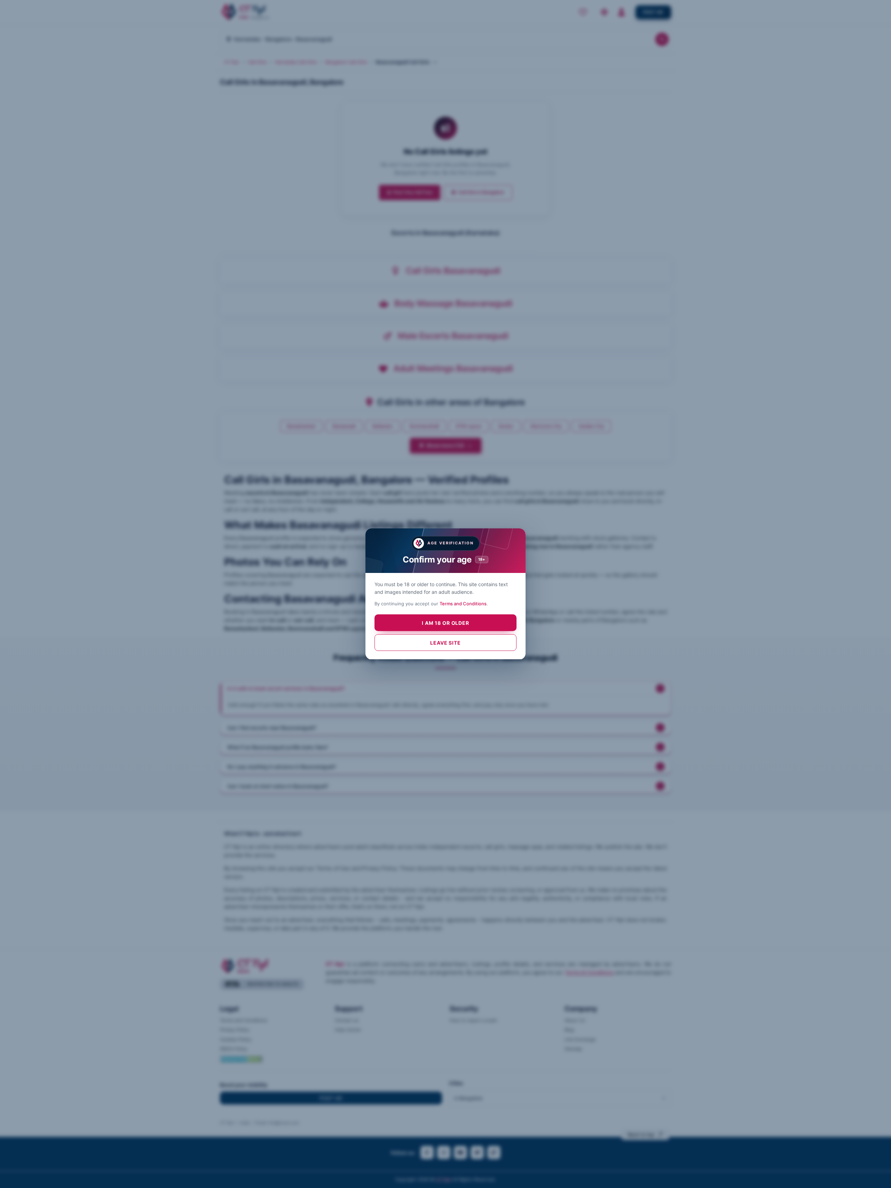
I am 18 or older (445, 623)
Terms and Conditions (463, 604)
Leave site (445, 643)
